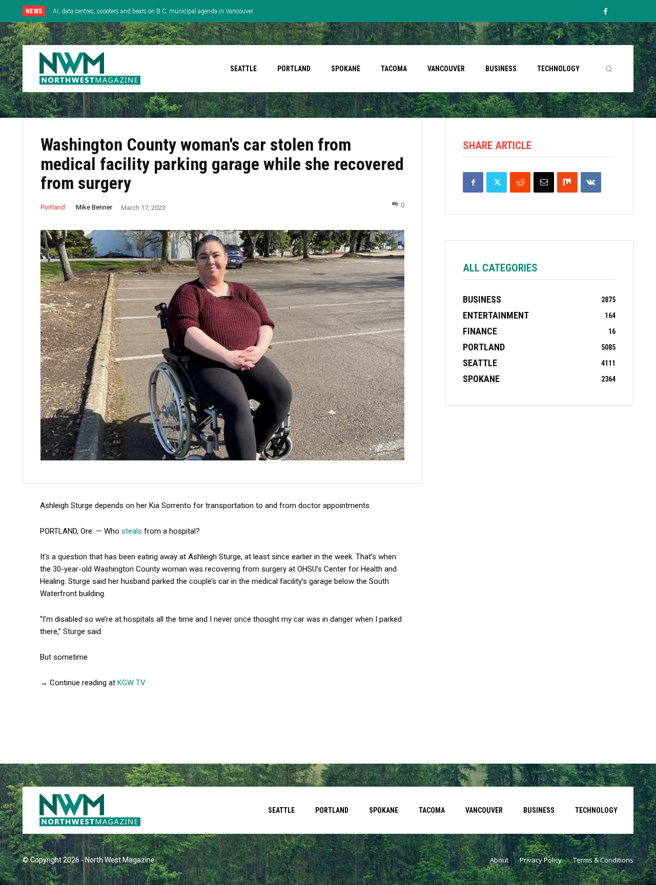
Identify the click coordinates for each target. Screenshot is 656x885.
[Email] (544, 182)
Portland (52, 207)
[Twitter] (496, 182)
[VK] (591, 182)
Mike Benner (94, 207)
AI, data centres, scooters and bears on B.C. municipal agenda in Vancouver (153, 11)
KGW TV (131, 682)
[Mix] (567, 182)
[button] (609, 68)
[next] (362, 11)
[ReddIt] (520, 182)
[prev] (345, 11)
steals (132, 531)
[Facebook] (606, 12)
